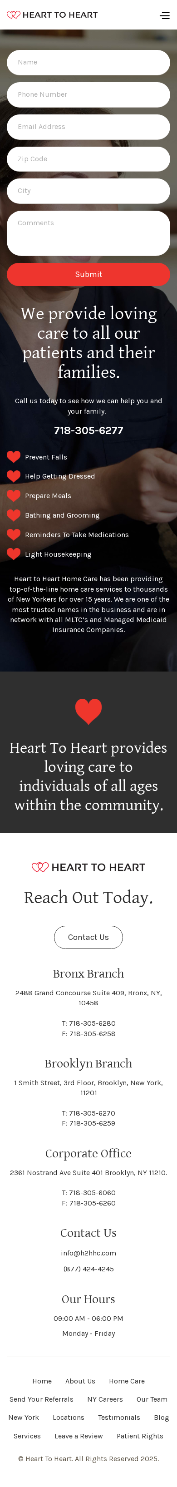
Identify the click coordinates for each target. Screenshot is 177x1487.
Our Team (152, 1399)
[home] (52, 15)
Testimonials (119, 1417)
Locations (68, 1417)
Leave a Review (78, 1436)
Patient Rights (140, 1436)
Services (27, 1436)
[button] (164, 14)
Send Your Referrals (42, 1399)
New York (23, 1417)
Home (42, 1381)
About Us (80, 1381)
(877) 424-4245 (89, 1269)
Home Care (127, 1381)
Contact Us (88, 937)
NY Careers (105, 1399)
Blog (161, 1417)
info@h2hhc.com (88, 1253)
